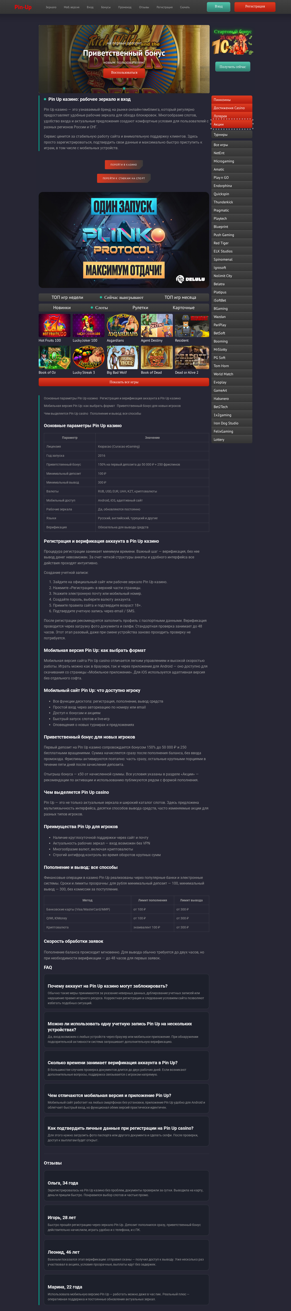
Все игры (221, 144)
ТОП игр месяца (180, 297)
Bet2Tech (221, 406)
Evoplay (220, 382)
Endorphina (223, 185)
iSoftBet (220, 300)
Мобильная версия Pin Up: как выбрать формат (79, 406)
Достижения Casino (229, 108)
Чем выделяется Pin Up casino (66, 413)
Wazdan (220, 316)
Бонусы (106, 7)
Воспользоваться (124, 72)
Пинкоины (222, 99)
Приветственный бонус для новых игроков (149, 406)
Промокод (124, 7)
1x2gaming (222, 415)
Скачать (185, 7)
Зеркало (51, 7)
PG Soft (219, 357)
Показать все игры (124, 382)
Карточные (184, 307)
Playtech (220, 218)
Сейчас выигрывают (123, 297)
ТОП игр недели (67, 297)
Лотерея (220, 116)
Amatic (219, 169)
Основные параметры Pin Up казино (71, 398)
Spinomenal (223, 259)
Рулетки (140, 307)
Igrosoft (220, 267)
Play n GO (221, 177)
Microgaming (224, 161)
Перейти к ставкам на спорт (124, 178)
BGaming (221, 308)
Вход (90, 7)
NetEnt (219, 153)
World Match (223, 374)
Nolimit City (223, 275)
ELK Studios (223, 251)
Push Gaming (224, 234)
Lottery (219, 439)
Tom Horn (221, 365)
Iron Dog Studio (226, 423)
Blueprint (221, 226)
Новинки (62, 307)
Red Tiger (221, 243)
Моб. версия (71, 7)
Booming (221, 341)
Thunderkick (223, 202)
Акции (219, 124)
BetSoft (219, 333)
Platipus (220, 292)
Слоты (101, 307)
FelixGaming (223, 431)
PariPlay (220, 325)
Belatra (219, 284)
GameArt (220, 390)
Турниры (221, 134)
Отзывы (144, 7)
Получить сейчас (233, 67)
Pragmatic (221, 210)
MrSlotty (220, 349)
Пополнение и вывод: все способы (115, 413)
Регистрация (165, 7)
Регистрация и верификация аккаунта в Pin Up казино (140, 398)
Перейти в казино (123, 164)
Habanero (221, 398)
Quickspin (221, 194)
